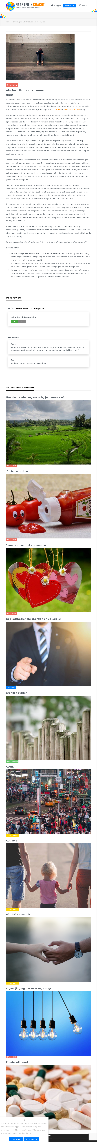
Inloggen (16, 1139)
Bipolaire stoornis (18, 914)
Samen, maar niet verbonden (26, 545)
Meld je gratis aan (23, 1130)
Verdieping (11, 688)
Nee (22, 322)
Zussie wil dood (17, 1062)
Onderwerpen (12, 761)
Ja (14, 322)
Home (8, 22)
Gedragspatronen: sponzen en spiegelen (34, 618)
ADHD (58, 109)
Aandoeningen (13, 835)
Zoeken (85, 6)
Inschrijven (31, 1139)
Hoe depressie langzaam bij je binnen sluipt (36, 397)
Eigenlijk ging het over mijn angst (29, 988)
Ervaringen (17, 22)
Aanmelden (69, 6)
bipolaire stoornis (72, 109)
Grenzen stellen (16, 692)
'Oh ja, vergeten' (17, 471)
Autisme (11, 840)
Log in (4, 1123)
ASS (53, 109)
